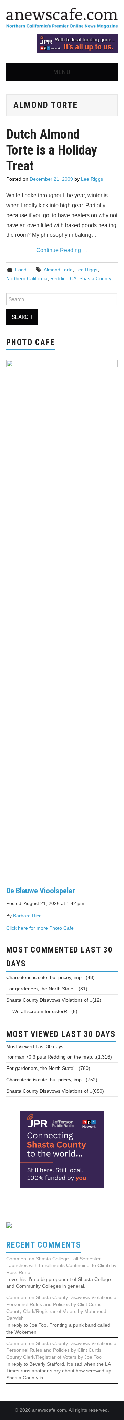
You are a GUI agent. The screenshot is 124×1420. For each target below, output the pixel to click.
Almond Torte (58, 269)
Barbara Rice (27, 915)
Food (21, 269)
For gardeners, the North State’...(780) (48, 1068)
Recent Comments (43, 1245)
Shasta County (95, 278)
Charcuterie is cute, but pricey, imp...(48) (50, 977)
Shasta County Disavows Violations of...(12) (53, 1000)
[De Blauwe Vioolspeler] (62, 617)
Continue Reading (62, 250)
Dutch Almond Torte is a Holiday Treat (51, 149)
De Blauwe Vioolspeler (40, 890)
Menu (62, 72)
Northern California (27, 278)
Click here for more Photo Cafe (40, 928)
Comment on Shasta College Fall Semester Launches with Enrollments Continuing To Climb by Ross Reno (61, 1265)
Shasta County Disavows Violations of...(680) (55, 1091)
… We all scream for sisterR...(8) (42, 1011)
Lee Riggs (92, 179)
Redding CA (63, 278)
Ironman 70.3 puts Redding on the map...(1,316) (59, 1057)
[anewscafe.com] (62, 18)
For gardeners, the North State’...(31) (46, 988)
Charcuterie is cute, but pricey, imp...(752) (51, 1079)
